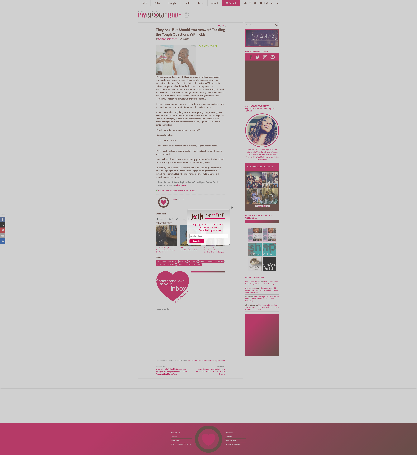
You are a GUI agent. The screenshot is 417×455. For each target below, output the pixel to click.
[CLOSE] (232, 207)
